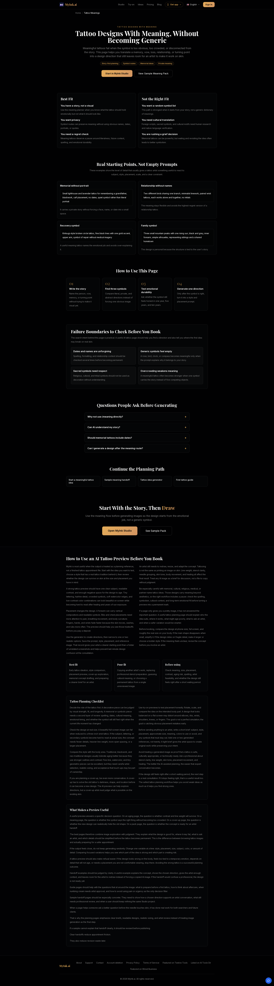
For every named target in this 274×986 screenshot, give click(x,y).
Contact (99, 963)
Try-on (131, 4)
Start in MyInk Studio (116, 73)
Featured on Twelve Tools (175, 963)
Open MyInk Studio (120, 530)
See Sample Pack (156, 530)
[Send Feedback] (268, 980)
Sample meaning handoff (117, 480)
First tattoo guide (184, 480)
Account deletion (115, 963)
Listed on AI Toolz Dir (201, 963)
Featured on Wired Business (143, 969)
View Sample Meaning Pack (153, 73)
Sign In (208, 4)
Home (78, 13)
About (79, 963)
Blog (159, 4)
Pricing (150, 4)
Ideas (140, 4)
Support (89, 963)
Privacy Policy (133, 963)
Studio (121, 4)
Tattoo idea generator (151, 480)
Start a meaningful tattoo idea (81, 481)
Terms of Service (151, 963)
